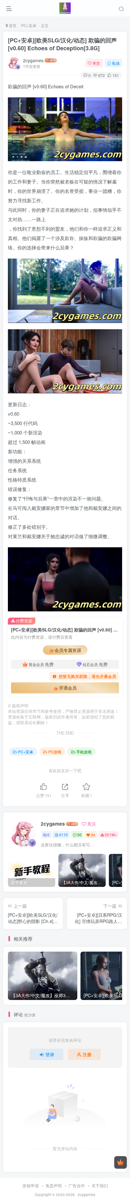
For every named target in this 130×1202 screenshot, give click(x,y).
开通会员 (68, 688)
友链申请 (30, 1185)
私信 (116, 63)
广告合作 (76, 1185)
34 (93, 834)
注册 (87, 1054)
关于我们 (100, 1185)
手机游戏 (84, 751)
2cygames (33, 60)
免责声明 (53, 1185)
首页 (12, 25)
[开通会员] (120, 1162)
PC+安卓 (28, 25)
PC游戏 (54, 751)
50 (79, 834)
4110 (63, 834)
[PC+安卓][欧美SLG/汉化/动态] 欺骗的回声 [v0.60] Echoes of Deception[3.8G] (62, 44)
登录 (49, 1054)
